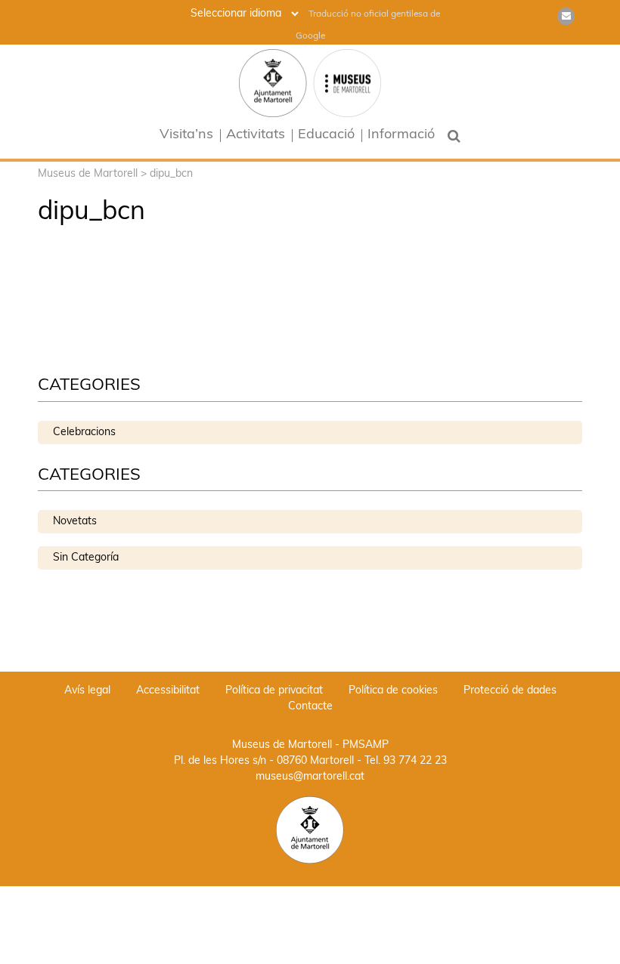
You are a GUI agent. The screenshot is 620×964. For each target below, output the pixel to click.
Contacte (310, 706)
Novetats (75, 521)
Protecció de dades (509, 691)
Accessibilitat (168, 691)
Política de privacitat (274, 691)
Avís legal (87, 691)
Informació (401, 135)
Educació (326, 135)
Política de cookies (393, 691)
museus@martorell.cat (310, 777)
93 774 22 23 (415, 761)
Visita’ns (186, 135)
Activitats (255, 135)
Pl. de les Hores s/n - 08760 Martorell (264, 761)
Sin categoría (86, 558)
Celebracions (84, 432)
